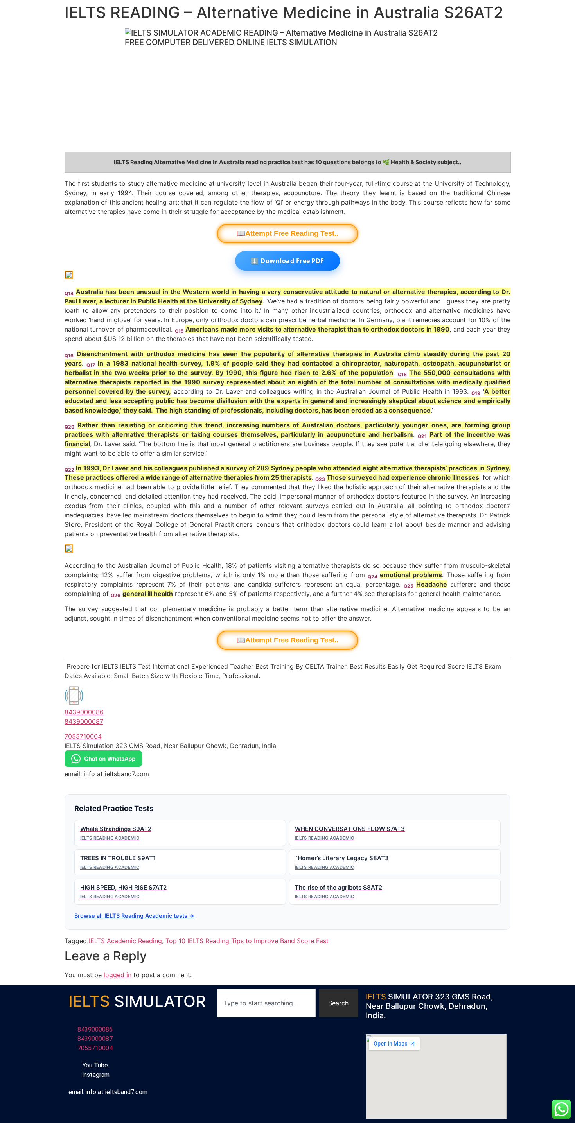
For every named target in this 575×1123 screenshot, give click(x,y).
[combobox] (266, 1003)
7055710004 (83, 736)
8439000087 (84, 721)
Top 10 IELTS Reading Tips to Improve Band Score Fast (247, 941)
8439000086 (84, 712)
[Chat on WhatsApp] (103, 764)
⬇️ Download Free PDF (287, 261)
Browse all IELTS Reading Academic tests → (134, 915)
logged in (117, 975)
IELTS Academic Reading (125, 941)
